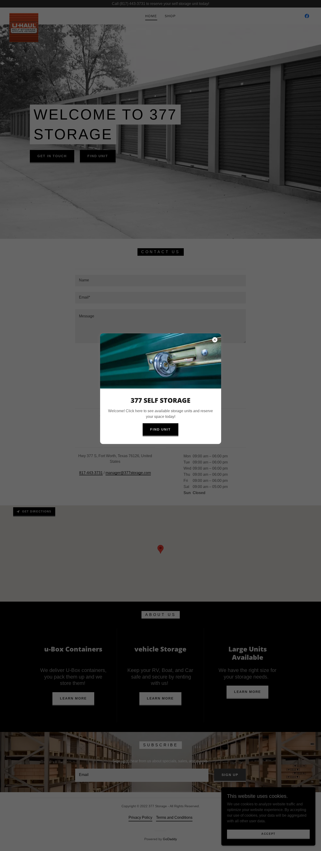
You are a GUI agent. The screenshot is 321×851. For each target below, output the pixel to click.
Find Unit (160, 429)
